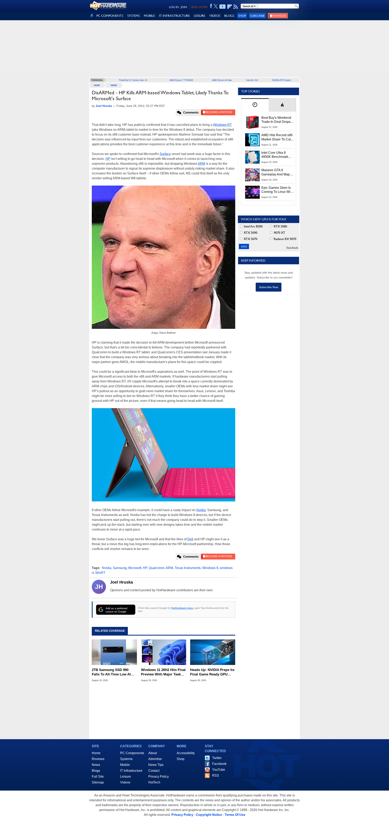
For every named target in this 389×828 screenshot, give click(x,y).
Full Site (98, 776)
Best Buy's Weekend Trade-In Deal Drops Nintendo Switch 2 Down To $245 (276, 120)
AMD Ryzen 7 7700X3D (181, 80)
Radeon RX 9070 (284, 239)
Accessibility (186, 753)
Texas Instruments (188, 568)
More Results (292, 247)
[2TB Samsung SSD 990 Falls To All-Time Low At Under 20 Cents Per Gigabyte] (114, 652)
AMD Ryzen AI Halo (222, 80)
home (97, 85)
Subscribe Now (268, 287)
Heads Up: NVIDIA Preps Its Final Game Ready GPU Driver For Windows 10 (212, 672)
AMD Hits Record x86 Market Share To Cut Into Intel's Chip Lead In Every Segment (277, 137)
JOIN (184, 7)
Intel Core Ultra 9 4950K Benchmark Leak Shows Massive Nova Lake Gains (276, 155)
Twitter (217, 758)
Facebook (219, 763)
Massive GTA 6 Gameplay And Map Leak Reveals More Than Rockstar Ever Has (275, 172)
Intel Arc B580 (253, 226)
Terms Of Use (235, 814)
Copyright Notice (209, 814)
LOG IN (174, 7)
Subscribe (257, 15)
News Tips (156, 764)
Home (96, 753)
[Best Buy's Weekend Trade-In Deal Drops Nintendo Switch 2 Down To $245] (252, 122)
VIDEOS (214, 16)
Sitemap (98, 782)
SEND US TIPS (199, 7)
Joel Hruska (121, 582)
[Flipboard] (229, 7)
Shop (242, 15)
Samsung (120, 568)
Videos (125, 782)
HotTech (154, 782)
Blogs (96, 770)
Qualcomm (156, 568)
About (152, 753)
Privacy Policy (158, 776)
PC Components (132, 753)
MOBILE (149, 16)
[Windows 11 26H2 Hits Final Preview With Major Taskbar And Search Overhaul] (163, 652)
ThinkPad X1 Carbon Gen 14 (133, 80)
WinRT (100, 572)
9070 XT (279, 233)
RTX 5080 (280, 226)
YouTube (218, 769)
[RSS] (235, 7)
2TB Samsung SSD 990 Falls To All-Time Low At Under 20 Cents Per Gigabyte (111, 672)
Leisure (125, 776)
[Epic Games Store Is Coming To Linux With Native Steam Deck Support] (252, 192)
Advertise (155, 759)
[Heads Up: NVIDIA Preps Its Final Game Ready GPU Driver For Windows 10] (212, 652)
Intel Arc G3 (252, 80)
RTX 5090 (250, 233)
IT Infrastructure (131, 770)
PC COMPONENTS (109, 16)
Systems (126, 759)
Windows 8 (210, 568)
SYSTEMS (133, 16)
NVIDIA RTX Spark (281, 80)
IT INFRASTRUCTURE (174, 16)
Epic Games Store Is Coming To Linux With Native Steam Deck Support (277, 190)
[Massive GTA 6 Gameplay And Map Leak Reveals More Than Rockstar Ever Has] (252, 174)
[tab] (255, 105)
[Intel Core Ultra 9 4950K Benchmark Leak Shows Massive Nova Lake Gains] (252, 157)
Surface (165, 154)
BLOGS (229, 16)
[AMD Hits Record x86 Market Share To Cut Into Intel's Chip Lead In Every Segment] (252, 139)
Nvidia (201, 510)
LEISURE (199, 16)
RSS (215, 775)
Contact (153, 770)
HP (108, 158)
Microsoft (134, 568)
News (114, 85)
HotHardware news (182, 607)
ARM (201, 163)
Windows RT (222, 124)
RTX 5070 (250, 239)
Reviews (98, 759)
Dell (190, 539)
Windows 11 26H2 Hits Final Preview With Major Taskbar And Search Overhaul (163, 672)
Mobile (125, 764)
